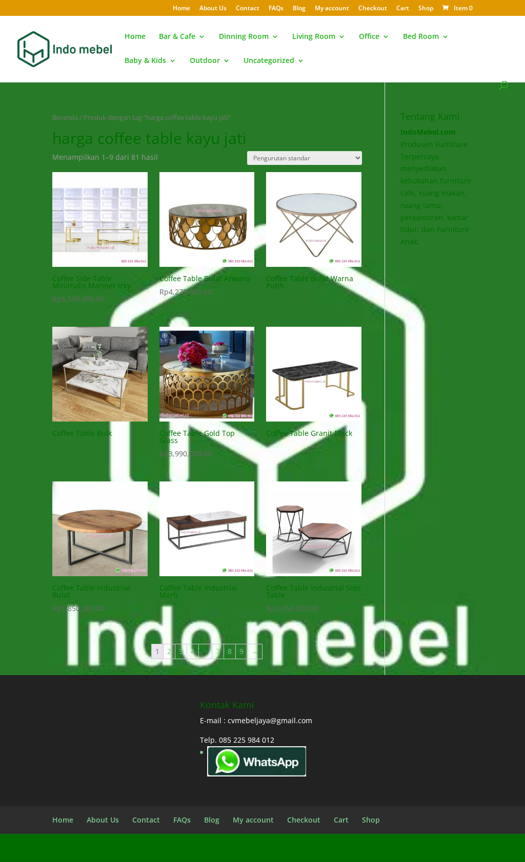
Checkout (372, 8)
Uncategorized (269, 61)
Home (181, 8)
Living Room (313, 37)
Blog (299, 8)
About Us (213, 8)
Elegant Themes (135, 847)
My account (332, 8)
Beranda (65, 117)
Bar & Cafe (177, 37)
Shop (425, 8)
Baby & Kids (145, 61)
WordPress (242, 847)
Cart (402, 8)
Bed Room (421, 37)
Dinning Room (244, 37)
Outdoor (205, 61)
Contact (247, 8)
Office (369, 37)
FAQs (276, 8)
